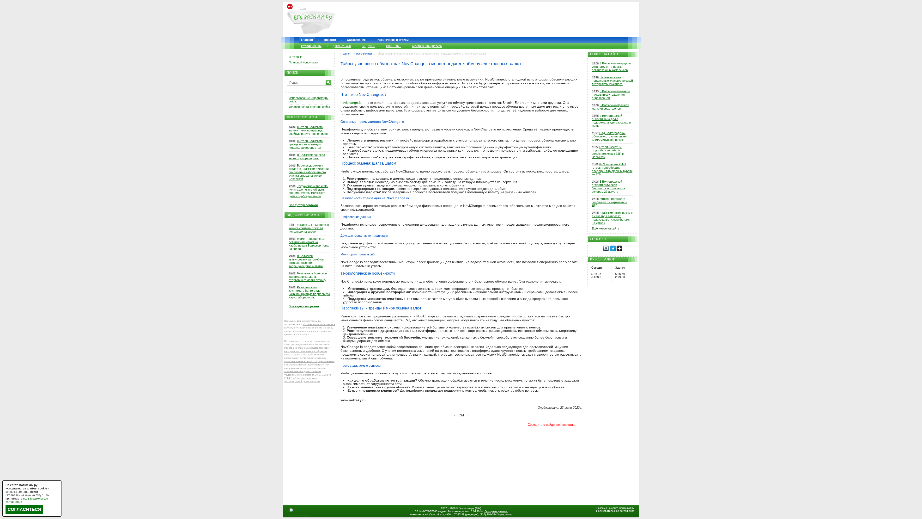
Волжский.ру (466, 508)
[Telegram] (613, 250)
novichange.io (351, 103)
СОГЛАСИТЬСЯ (24, 509)
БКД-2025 (368, 46)
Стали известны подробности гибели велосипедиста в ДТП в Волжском (608, 152)
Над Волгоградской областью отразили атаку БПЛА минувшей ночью (609, 136)
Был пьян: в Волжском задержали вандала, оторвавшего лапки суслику (308, 277)
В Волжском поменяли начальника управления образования (611, 95)
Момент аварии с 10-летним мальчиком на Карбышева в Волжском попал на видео (309, 244)
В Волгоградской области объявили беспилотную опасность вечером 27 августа (608, 186)
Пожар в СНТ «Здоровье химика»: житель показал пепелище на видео (309, 228)
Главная (307, 40)
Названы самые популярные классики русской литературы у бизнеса (612, 81)
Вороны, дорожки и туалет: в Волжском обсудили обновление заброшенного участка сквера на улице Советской (309, 172)
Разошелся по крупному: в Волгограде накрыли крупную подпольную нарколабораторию (309, 292)
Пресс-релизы (363, 53)
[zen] (619, 250)
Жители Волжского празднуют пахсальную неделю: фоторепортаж (306, 144)
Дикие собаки (342, 46)
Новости (330, 40)
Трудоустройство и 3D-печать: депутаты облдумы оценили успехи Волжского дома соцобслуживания (308, 191)
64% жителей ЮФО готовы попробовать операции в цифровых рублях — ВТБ (612, 169)
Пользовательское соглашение (615, 510)
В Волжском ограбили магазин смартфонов (610, 107)
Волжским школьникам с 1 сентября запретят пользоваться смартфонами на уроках (612, 218)
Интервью (295, 57)
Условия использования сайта (309, 107)
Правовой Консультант (304, 62)
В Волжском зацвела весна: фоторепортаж (307, 156)
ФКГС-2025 (393, 46)
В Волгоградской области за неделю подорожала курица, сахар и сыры (611, 121)
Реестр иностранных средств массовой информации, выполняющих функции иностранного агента (307, 351)
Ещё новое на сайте (605, 228)
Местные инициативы (427, 46)
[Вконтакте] (606, 250)
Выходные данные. (496, 511)
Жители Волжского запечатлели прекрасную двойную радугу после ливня (308, 130)
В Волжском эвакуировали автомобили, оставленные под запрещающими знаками (307, 261)
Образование (356, 40)
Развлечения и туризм (393, 40)
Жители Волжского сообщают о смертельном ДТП (609, 202)
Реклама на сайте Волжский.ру (615, 508)
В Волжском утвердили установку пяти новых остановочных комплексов (611, 67)
